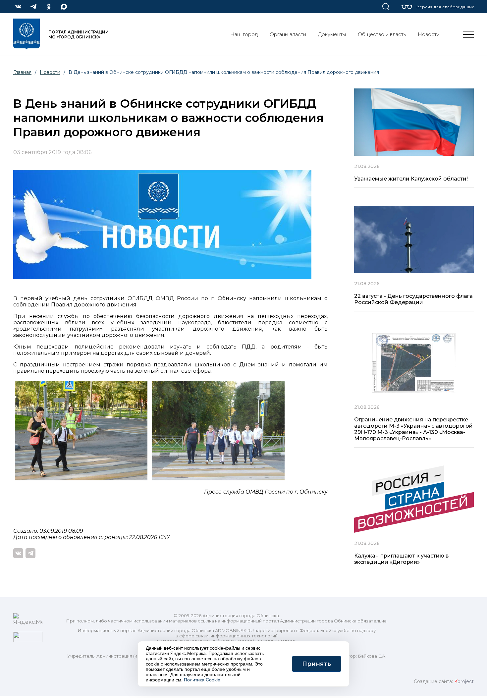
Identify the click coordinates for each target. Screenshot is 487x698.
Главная (22, 72)
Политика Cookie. (203, 679)
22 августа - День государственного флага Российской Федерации (413, 299)
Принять (316, 664)
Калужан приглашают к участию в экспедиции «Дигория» (401, 559)
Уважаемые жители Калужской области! (411, 179)
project (464, 681)
